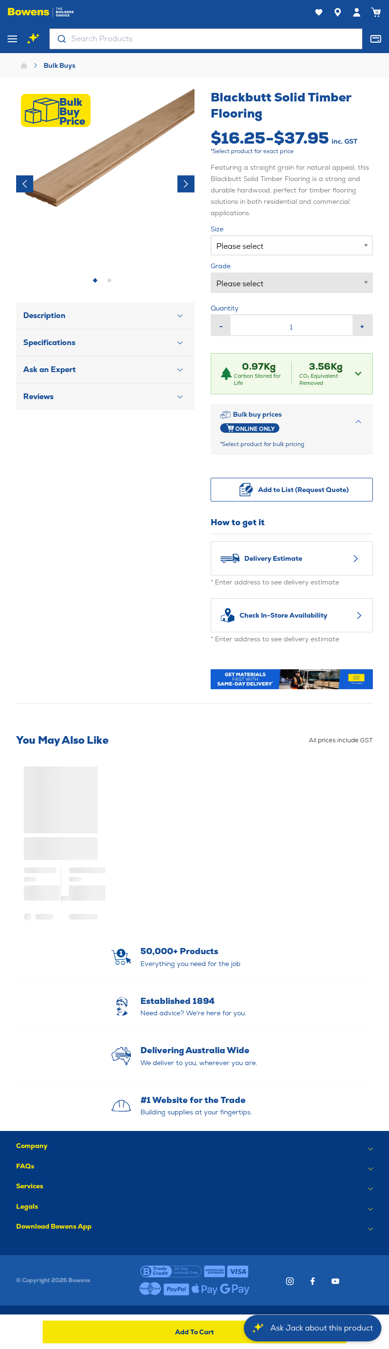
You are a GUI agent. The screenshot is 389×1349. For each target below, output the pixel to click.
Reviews (38, 396)
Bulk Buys (59, 65)
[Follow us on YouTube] (335, 1281)
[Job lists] (318, 12)
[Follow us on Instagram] (290, 1281)
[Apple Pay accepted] (205, 1289)
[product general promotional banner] (292, 679)
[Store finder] (337, 12)
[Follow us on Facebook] (312, 1281)
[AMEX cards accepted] (214, 1271)
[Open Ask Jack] (33, 38)
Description (44, 315)
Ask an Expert (49, 369)
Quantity (225, 308)
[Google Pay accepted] (235, 1289)
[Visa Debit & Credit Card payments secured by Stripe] (238, 1271)
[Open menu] (12, 39)
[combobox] (205, 38)
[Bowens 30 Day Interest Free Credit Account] (171, 1271)
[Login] (356, 12)
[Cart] (375, 12)
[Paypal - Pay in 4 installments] (176, 1289)
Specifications (49, 342)
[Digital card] (375, 39)
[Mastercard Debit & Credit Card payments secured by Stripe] (150, 1289)
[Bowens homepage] (41, 12)
